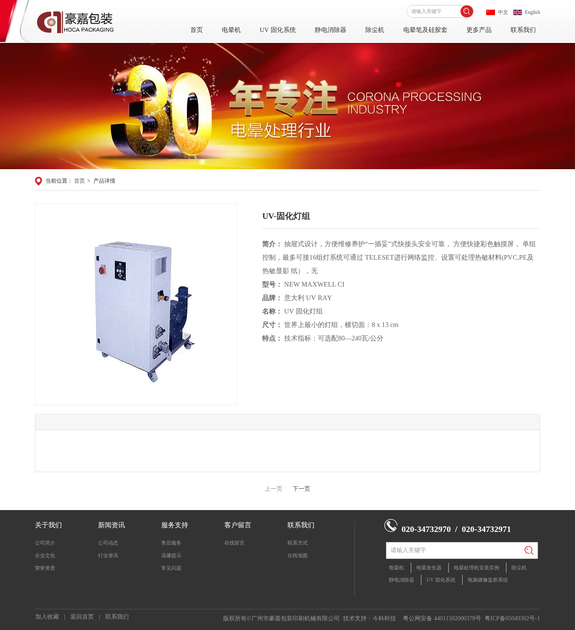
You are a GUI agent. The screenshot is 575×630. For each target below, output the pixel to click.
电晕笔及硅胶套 (425, 30)
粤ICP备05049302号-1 (512, 618)
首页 (196, 30)
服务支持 (174, 525)
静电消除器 (330, 30)
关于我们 (48, 525)
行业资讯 (108, 555)
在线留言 (234, 543)
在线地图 (298, 555)
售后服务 (171, 543)
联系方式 (298, 543)
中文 (503, 12)
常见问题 (171, 568)
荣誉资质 (45, 568)
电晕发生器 (429, 568)
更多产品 (479, 30)
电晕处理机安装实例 (476, 568)
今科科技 (384, 618)
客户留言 (237, 525)
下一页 (301, 489)
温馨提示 (171, 555)
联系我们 (523, 30)
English (532, 12)
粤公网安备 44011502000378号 (442, 618)
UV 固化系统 (278, 30)
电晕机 (231, 30)
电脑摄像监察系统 (488, 580)
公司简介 (45, 543)
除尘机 (374, 30)
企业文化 (45, 555)
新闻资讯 (111, 525)
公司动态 (108, 543)
